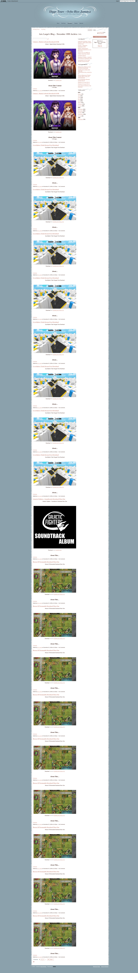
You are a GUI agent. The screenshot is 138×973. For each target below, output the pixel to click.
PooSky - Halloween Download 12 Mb (82, 46)
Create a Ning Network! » (100, 36)
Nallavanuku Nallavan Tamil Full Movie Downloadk (84, 67)
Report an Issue (96, 966)
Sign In (117, 1)
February (80, 104)
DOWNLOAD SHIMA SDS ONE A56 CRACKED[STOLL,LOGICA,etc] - (85, 71)
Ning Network (101, 33)
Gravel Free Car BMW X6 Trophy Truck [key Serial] (84, 53)
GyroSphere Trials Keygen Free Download (46, 145)
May (79, 99)
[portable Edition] (82, 55)
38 (48, 959)
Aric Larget (39, 90)
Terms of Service (104, 966)
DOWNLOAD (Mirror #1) (58, 177)
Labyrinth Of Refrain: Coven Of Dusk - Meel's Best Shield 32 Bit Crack (84, 42)
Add (91, 29)
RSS (33, 961)
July (79, 95)
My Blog (43, 29)
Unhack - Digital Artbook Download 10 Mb (46, 42)
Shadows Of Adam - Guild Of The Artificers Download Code (85, 58)
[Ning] (3, 1)
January (80, 105)
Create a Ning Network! (12, 1)
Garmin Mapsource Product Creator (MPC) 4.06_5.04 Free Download (84, 76)
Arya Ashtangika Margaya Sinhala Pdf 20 (84, 80)
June (79, 97)
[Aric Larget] (35, 36)
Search (136, 1)
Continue (35, 88)
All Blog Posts (36, 29)
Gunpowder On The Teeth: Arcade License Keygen (84, 60)
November (80, 111)
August (79, 94)
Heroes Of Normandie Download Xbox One (46, 562)
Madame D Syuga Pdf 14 (84, 82)
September (80, 114)
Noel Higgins (99, 32)
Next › (51, 959)
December (80, 109)
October (80, 112)
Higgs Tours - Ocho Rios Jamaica (70, 11)
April (79, 100)
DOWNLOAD (58, 80)
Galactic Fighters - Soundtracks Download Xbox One (49, 499)
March (79, 102)
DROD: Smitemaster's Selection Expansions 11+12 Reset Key (84, 50)
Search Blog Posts (48, 39)
